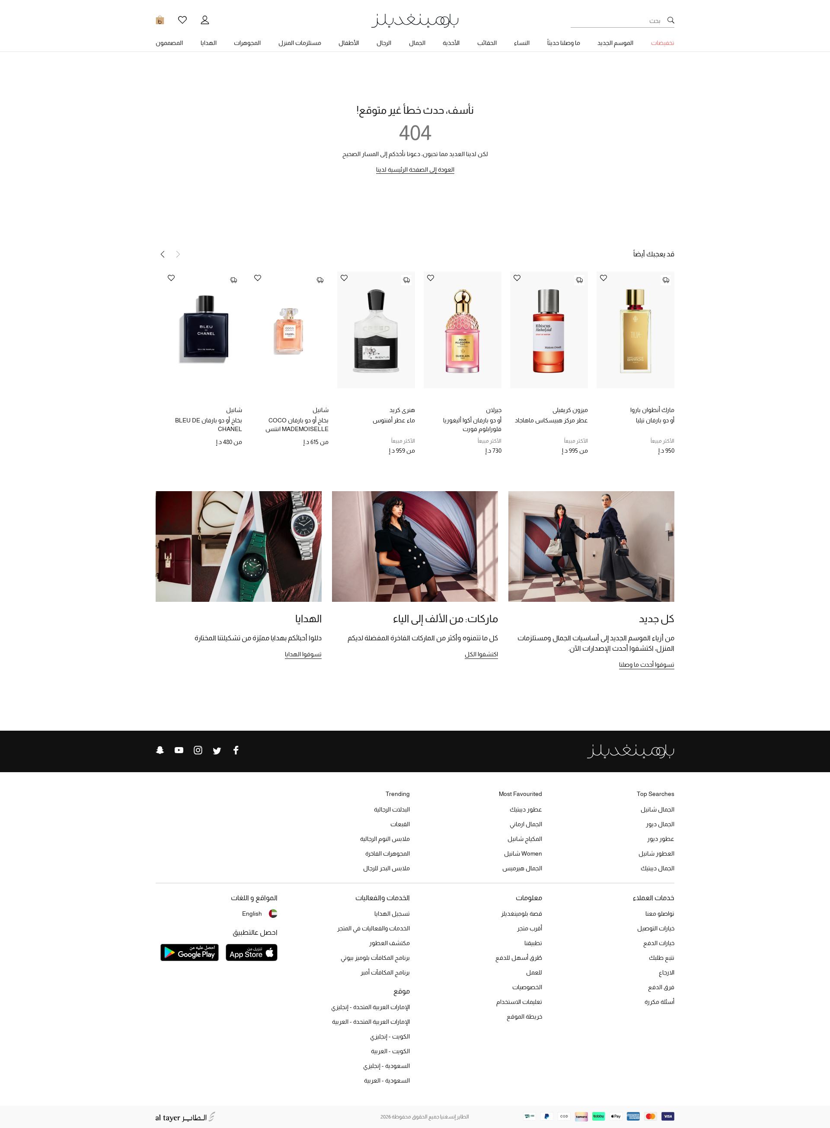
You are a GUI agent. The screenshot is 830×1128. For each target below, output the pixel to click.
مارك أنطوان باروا (652, 409)
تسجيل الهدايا (392, 913)
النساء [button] (522, 42)
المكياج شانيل (525, 838)
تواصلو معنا (659, 913)
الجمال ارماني (526, 824)
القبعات (400, 824)
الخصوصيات (527, 987)
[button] (162, 254)
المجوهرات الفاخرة (387, 853)
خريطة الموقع (524, 1016)
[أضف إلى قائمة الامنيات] (603, 279)
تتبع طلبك (661, 957)
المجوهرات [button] (247, 42)
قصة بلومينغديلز (521, 913)
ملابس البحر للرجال (386, 868)
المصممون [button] (169, 42)
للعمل (534, 972)
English (252, 913)
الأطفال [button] (348, 42)
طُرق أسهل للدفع (518, 957)
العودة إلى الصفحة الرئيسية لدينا (415, 169)
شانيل (321, 409)
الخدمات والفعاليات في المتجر (373, 928)
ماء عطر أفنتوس (394, 420)
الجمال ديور (660, 824)
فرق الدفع (661, 987)
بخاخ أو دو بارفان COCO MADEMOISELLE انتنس (297, 424)
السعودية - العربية (387, 1080)
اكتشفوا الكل (481, 654)
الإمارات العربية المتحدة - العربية (371, 1021)
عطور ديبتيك (526, 809)
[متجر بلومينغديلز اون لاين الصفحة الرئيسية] (415, 20)
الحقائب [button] (487, 42)
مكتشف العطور (389, 942)
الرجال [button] (384, 42)
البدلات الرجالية (392, 809)
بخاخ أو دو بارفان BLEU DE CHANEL (208, 424)
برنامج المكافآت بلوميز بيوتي (375, 957)
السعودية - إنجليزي (386, 1065)
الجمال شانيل (657, 809)
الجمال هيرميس (522, 868)
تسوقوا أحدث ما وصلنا (646, 664)
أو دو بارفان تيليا (655, 420)
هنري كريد (402, 409)
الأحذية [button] (451, 42)
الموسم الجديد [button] (615, 42)
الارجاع (666, 972)
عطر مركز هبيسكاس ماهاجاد (551, 420)
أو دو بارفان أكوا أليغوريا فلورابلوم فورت (472, 424)
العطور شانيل (656, 853)
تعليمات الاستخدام (519, 1001)
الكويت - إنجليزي (390, 1036)
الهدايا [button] (209, 42)
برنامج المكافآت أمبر (385, 972)
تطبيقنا (533, 942)
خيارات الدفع (658, 942)
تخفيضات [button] (662, 42)
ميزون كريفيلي (570, 409)
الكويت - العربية (390, 1051)
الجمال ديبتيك (657, 868)
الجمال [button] (417, 42)
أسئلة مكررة (659, 1001)
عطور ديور (660, 838)
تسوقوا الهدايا (303, 654)
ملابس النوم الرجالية (385, 838)
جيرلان (493, 409)
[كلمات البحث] (670, 20)
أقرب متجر (529, 928)
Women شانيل (523, 853)
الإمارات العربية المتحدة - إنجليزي (370, 1006)
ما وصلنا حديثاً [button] (563, 42)
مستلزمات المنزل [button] (299, 42)
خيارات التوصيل (655, 928)
